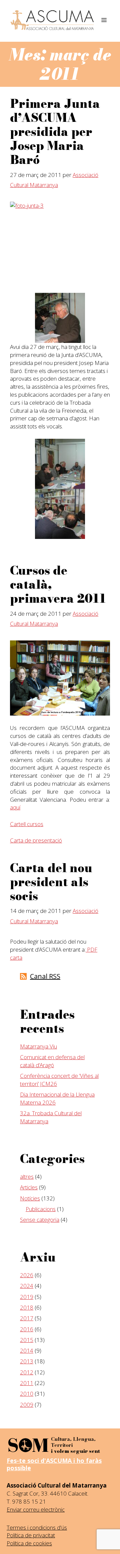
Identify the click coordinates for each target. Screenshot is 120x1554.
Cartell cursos (26, 824)
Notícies (30, 1198)
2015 (26, 1340)
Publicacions (41, 1209)
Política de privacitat (31, 1535)
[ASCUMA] (52, 20)
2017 (26, 1318)
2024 (26, 1286)
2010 (26, 1393)
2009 (26, 1404)
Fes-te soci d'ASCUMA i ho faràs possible (54, 1464)
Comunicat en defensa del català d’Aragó (52, 1061)
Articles (29, 1187)
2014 (26, 1350)
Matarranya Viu (38, 1046)
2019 (26, 1297)
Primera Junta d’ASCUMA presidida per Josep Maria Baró (55, 132)
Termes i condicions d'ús (37, 1527)
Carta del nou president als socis (51, 882)
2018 (26, 1307)
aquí (15, 807)
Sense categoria (39, 1219)
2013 (26, 1361)
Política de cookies (29, 1543)
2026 (26, 1275)
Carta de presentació (36, 840)
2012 (26, 1372)
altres (27, 1176)
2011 (26, 1383)
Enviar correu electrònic (36, 1509)
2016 (26, 1329)
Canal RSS (45, 976)
